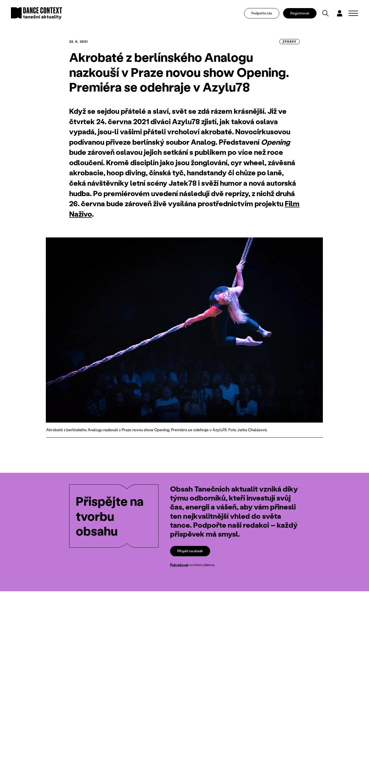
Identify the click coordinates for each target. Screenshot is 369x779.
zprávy (290, 42)
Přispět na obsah (190, 551)
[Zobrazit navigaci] (353, 13)
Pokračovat (179, 565)
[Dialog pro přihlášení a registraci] (339, 13)
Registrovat (299, 13)
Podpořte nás (261, 13)
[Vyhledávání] (325, 13)
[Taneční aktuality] (36, 13)
